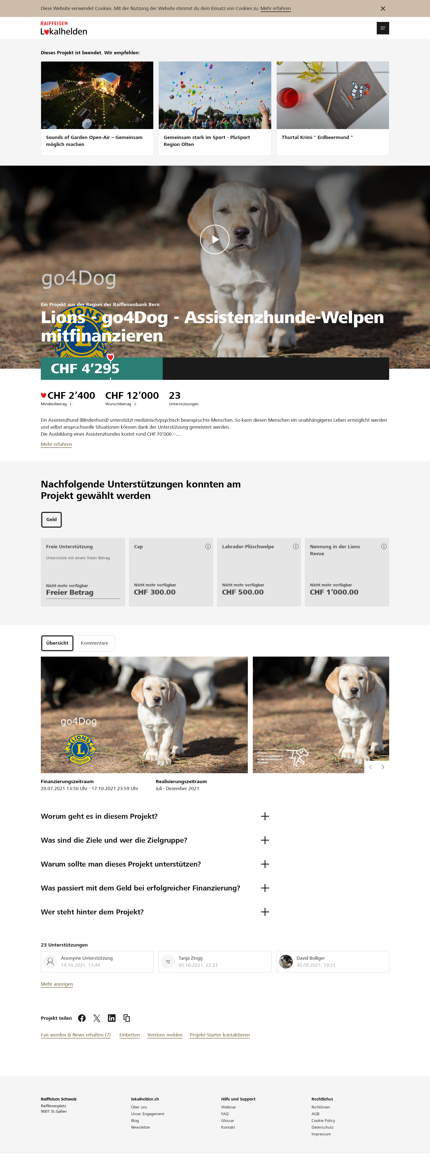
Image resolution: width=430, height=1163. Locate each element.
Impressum (321, 1134)
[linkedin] (112, 1018)
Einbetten (129, 1035)
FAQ (225, 1113)
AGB (315, 1113)
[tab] (51, 520)
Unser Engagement (147, 1113)
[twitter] (97, 1018)
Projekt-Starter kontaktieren (220, 1035)
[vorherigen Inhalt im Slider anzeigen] (383, 767)
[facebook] (82, 1018)
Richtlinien (321, 1107)
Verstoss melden (164, 1035)
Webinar (228, 1107)
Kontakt (228, 1127)
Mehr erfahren (276, 8)
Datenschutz (322, 1127)
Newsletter (140, 1127)
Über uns (139, 1107)
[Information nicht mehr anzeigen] (383, 8)
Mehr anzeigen (57, 984)
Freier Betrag (70, 592)
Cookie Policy (323, 1120)
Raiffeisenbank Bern (136, 304)
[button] (383, 28)
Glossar (227, 1120)
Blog (135, 1120)
